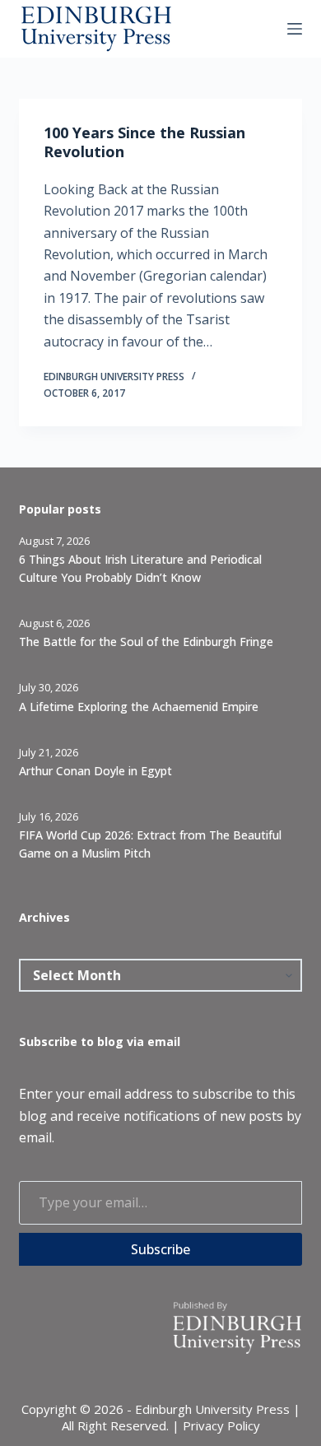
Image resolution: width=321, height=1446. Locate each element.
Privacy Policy (221, 1425)
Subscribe (160, 1249)
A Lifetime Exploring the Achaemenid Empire (138, 706)
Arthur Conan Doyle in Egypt (95, 771)
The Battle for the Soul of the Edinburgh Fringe (146, 641)
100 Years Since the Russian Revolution (144, 142)
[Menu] (294, 28)
